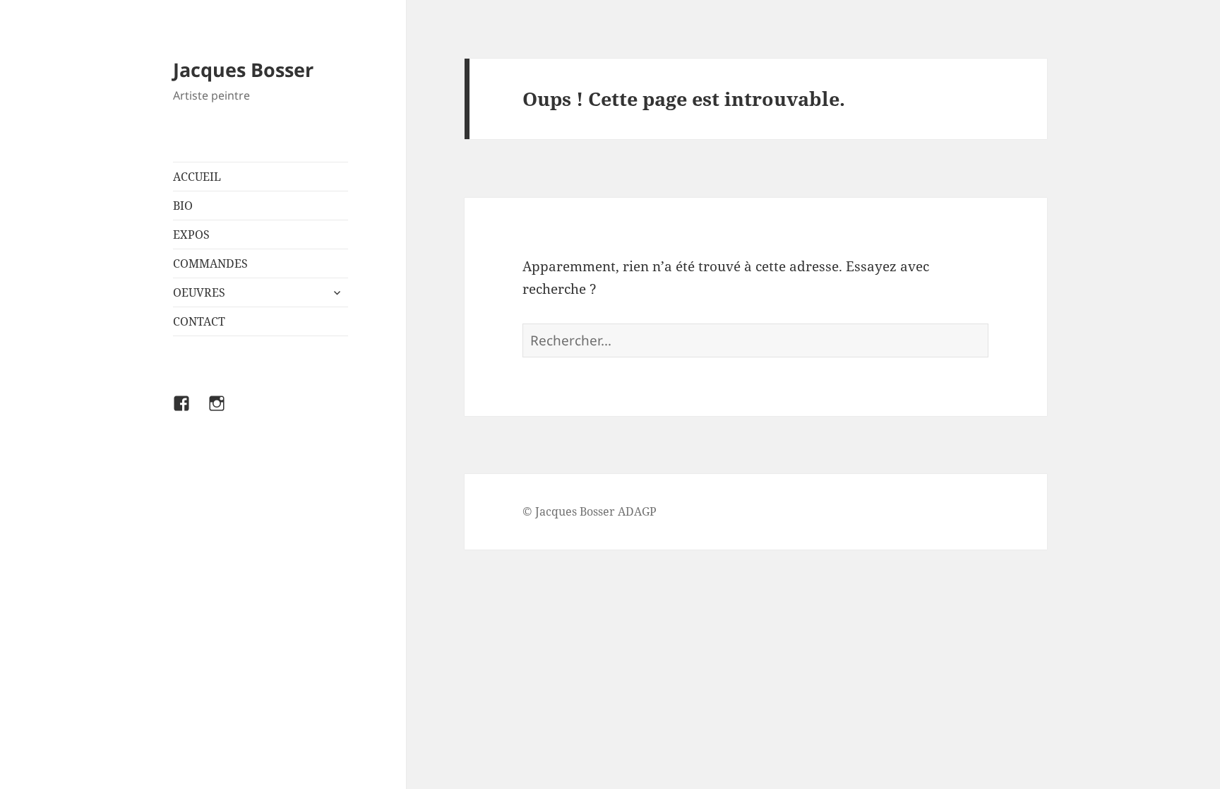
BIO (183, 205)
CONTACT (199, 321)
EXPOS (191, 234)
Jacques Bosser (243, 70)
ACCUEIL (197, 176)
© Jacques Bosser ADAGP (589, 511)
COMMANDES (210, 263)
